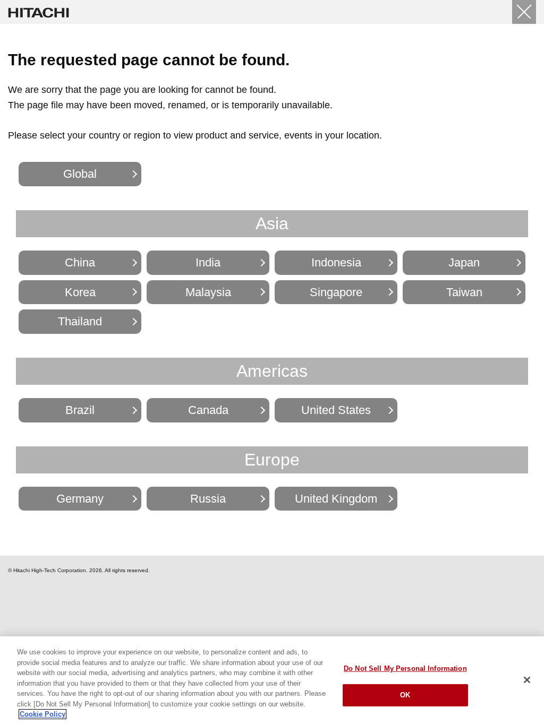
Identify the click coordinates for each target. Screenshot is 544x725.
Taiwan (464, 292)
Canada (208, 410)
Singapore (336, 292)
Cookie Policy (42, 714)
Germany (80, 498)
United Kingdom (336, 498)
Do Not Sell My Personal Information (405, 668)
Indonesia (336, 262)
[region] (272, 680)
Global (80, 173)
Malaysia (208, 292)
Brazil (80, 410)
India (208, 262)
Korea (80, 292)
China (80, 262)
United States (336, 410)
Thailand (80, 321)
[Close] (524, 12)
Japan (464, 262)
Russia (208, 498)
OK (405, 695)
